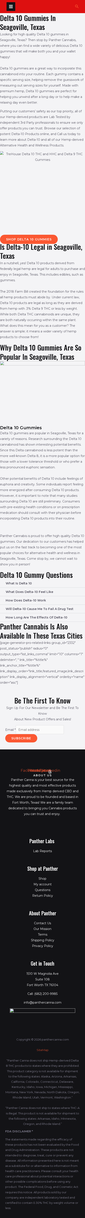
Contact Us (42, 923)
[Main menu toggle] (11, 6)
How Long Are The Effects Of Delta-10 (36, 617)
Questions (42, 890)
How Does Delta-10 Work (26, 600)
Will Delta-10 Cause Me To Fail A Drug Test (39, 609)
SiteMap (43, 1050)
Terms (42, 935)
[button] (77, 6)
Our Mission (42, 929)
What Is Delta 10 (19, 583)
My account (43, 884)
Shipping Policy (42, 940)
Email (10, 730)
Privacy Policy (42, 946)
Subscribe (21, 738)
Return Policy (42, 896)
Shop (42, 879)
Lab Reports (42, 851)
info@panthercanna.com (42, 1002)
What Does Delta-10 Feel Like (29, 592)
